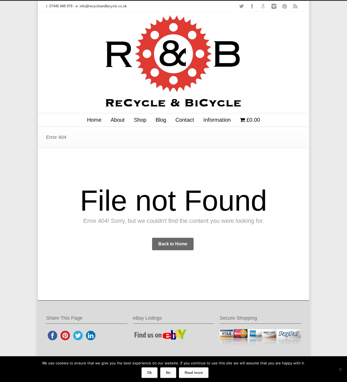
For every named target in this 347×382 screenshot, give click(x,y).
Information (217, 120)
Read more (194, 373)
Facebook (252, 6)
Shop (140, 120)
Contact (184, 120)
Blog (161, 120)
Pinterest (284, 6)
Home (94, 120)
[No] (340, 369)
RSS (295, 6)
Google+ (263, 6)
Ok (149, 373)
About (118, 120)
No (168, 373)
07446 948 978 (60, 6)
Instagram (273, 6)
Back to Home (172, 244)
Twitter (241, 6)
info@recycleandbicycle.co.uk (103, 6)
